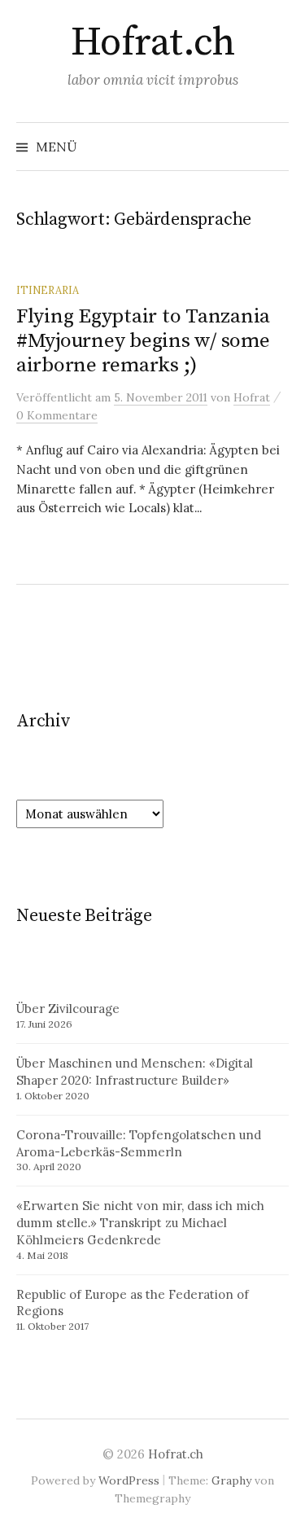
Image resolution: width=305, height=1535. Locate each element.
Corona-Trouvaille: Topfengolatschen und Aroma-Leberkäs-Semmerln (138, 1143)
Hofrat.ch (153, 43)
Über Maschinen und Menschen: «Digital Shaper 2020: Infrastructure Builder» (134, 1071)
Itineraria (47, 289)
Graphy (231, 1480)
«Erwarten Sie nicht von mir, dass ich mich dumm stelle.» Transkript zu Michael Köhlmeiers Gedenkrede (140, 1223)
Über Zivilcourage (68, 1008)
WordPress (128, 1480)
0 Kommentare (57, 415)
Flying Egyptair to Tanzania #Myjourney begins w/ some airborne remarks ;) (143, 341)
